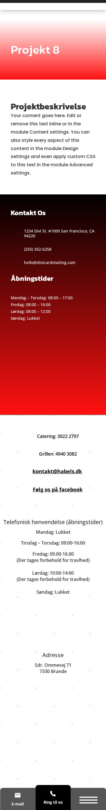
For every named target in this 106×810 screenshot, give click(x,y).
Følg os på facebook (58, 489)
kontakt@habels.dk (57, 471)
